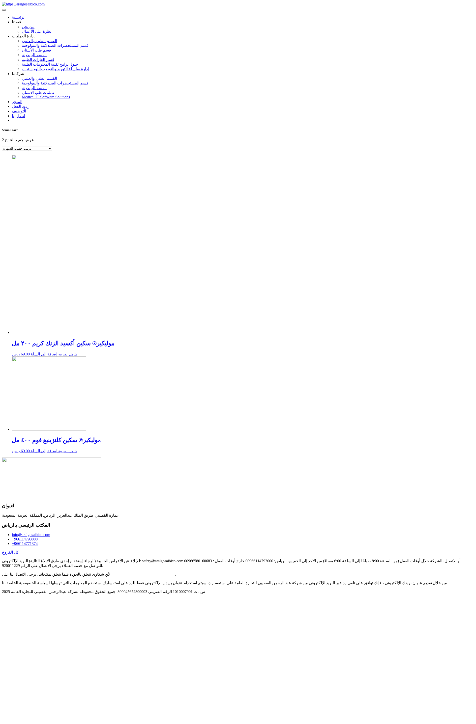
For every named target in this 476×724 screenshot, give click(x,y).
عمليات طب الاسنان (38, 92)
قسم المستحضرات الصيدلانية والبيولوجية (55, 45)
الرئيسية (19, 17)
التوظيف (19, 111)
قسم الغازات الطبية (38, 59)
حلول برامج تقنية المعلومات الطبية (50, 64)
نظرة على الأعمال (36, 31)
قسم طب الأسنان (36, 50)
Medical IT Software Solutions (46, 97)
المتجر (17, 102)
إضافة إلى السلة (44, 354)
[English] (14, 120)
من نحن (28, 27)
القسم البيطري (34, 55)
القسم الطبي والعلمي (39, 41)
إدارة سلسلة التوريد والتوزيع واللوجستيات (55, 69)
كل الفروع (10, 552)
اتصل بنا (18, 116)
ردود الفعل (21, 106)
